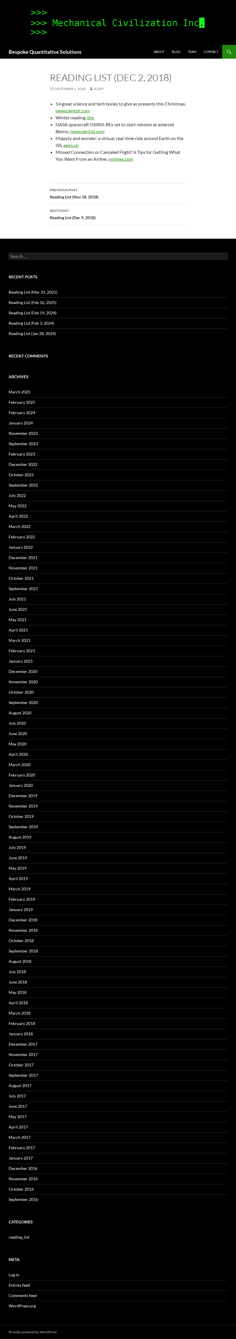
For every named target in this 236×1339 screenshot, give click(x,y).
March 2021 (20, 640)
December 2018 (23, 919)
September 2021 (23, 588)
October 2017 (21, 1064)
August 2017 (20, 1085)
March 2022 (20, 526)
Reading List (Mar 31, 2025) (33, 292)
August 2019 (20, 837)
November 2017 (23, 1054)
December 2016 (23, 1168)
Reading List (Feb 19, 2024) (32, 312)
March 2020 (20, 764)
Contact (211, 51)
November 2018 (23, 930)
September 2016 (23, 1199)
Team (192, 51)
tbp (90, 117)
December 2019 (23, 795)
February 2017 (22, 1147)
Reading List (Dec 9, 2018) (73, 214)
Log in (14, 1274)
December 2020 (23, 671)
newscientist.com (73, 110)
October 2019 (21, 816)
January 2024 (21, 422)
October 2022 (21, 474)
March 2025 (20, 391)
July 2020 (17, 723)
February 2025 (22, 402)
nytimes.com (120, 159)
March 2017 (20, 1137)
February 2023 (22, 454)
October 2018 (21, 940)
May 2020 (17, 743)
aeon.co (71, 145)
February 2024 (22, 412)
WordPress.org (22, 1305)
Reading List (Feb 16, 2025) (32, 302)
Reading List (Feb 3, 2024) (31, 323)
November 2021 (23, 567)
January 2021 (21, 661)
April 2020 (18, 754)
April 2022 (18, 516)
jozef (99, 89)
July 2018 (17, 971)
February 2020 (22, 774)
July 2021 (17, 598)
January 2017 (21, 1158)
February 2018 (22, 1023)
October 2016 (21, 1189)
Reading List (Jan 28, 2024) (32, 333)
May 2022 (17, 505)
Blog (176, 51)
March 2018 (20, 1013)
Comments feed (23, 1295)
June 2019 (18, 857)
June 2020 (18, 733)
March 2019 (20, 888)
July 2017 (17, 1095)
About (159, 51)
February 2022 (22, 536)
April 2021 (18, 630)
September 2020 (23, 702)
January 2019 (21, 909)
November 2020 (23, 681)
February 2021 (22, 650)
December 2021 (23, 557)
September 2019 (23, 826)
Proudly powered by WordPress (33, 1332)
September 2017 (23, 1075)
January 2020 (21, 785)
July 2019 (17, 847)
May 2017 (17, 1116)
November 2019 (23, 806)
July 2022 (17, 495)
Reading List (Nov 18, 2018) (74, 193)
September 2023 (23, 443)
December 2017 (23, 1044)
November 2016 (23, 1178)
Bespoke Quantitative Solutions (45, 52)
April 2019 (18, 878)
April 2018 (18, 1002)
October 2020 (21, 692)
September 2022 (23, 485)
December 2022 (23, 464)
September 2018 (23, 950)
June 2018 (18, 982)
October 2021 (21, 578)
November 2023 (23, 433)
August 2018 (20, 961)
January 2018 (21, 1033)
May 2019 (17, 868)
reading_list (19, 1237)
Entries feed (19, 1285)
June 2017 (18, 1106)
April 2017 (18, 1126)
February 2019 (22, 899)
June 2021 (18, 609)
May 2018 (17, 992)
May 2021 (17, 619)
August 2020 (20, 712)
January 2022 (21, 547)
